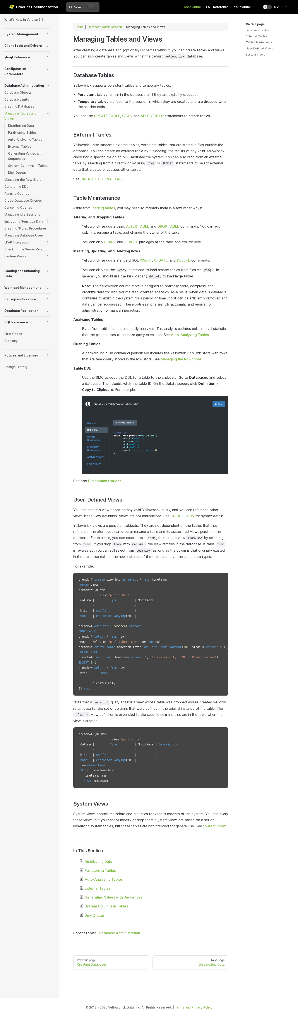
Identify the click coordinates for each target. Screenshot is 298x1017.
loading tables (103, 208)
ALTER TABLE (137, 226)
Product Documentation (37, 7)
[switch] (267, 7)
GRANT (110, 242)
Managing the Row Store (181, 359)
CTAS (127, 116)
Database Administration (105, 27)
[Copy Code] (221, 579)
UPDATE (161, 260)
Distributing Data (98, 861)
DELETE (183, 260)
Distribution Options (104, 481)
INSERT (146, 260)
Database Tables (257, 30)
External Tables (256, 36)
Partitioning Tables (100, 870)
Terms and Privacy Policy (193, 1007)
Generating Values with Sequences (113, 897)
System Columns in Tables (106, 906)
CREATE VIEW (182, 516)
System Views (255, 54)
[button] (47, 34)
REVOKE (131, 242)
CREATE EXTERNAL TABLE (103, 179)
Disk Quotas (94, 915)
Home (80, 27)
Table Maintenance (259, 42)
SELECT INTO (152, 116)
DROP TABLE (168, 226)
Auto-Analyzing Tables (190, 335)
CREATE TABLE (107, 116)
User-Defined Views (259, 48)
